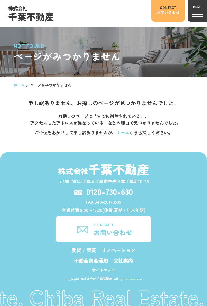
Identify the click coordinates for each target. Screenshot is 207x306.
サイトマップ (103, 270)
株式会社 (31, 13)
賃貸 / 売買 (83, 249)
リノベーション (119, 249)
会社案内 (123, 260)
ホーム (19, 85)
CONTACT (113, 229)
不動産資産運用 (91, 260)
